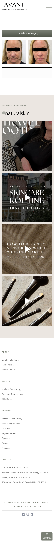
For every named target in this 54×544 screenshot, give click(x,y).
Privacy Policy (8, 369)
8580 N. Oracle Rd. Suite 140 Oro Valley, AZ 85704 (25, 472)
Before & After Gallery (12, 418)
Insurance (6, 428)
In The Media (8, 364)
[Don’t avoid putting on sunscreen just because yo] (27, 249)
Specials (6, 438)
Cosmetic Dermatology (12, 394)
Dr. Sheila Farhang (10, 360)
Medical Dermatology (12, 389)
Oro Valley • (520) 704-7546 (15, 467)
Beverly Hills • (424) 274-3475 (16, 477)
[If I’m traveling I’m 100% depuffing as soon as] (27, 197)
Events (5, 443)
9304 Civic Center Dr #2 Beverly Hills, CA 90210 (24, 482)
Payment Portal (9, 433)
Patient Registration (11, 423)
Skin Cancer (7, 399)
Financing (6, 448)
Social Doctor (33, 506)
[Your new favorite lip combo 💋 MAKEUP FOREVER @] (27, 301)
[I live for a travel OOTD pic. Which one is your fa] (27, 146)
